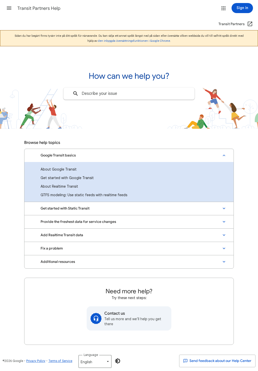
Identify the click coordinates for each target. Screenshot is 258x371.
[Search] (76, 94)
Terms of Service (60, 361)
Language (91, 355)
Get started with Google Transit (67, 178)
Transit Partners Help (38, 8)
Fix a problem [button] (52, 248)
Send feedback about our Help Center (220, 361)
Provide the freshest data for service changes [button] (78, 222)
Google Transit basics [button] (58, 155)
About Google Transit (59, 169)
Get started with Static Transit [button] (65, 208)
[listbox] (95, 361)
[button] (9, 8)
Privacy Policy (35, 361)
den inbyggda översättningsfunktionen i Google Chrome (134, 41)
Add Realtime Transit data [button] (62, 235)
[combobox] (129, 94)
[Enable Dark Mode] (118, 361)
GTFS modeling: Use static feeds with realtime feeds (84, 195)
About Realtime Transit (59, 186)
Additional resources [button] (58, 262)
